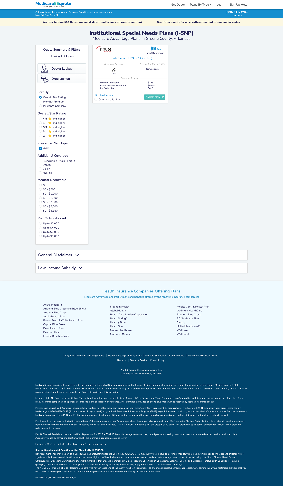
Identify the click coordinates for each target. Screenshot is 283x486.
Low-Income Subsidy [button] (58, 268)
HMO (46, 148)
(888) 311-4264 (237, 12)
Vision (46, 169)
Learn (220, 5)
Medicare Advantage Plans (90, 355)
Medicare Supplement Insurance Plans (164, 355)
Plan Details (105, 95)
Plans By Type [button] (199, 5)
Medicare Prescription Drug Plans (125, 355)
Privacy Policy (157, 360)
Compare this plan (109, 99)
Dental (47, 165)
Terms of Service (138, 360)
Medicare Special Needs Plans (203, 355)
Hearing (47, 173)
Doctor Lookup (62, 68)
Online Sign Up (155, 97)
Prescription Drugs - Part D (59, 161)
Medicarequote (53, 3)
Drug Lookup (61, 79)
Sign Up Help (238, 5)
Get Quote (178, 5)
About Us (121, 360)
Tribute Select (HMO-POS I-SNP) (130, 58)
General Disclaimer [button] (56, 255)
